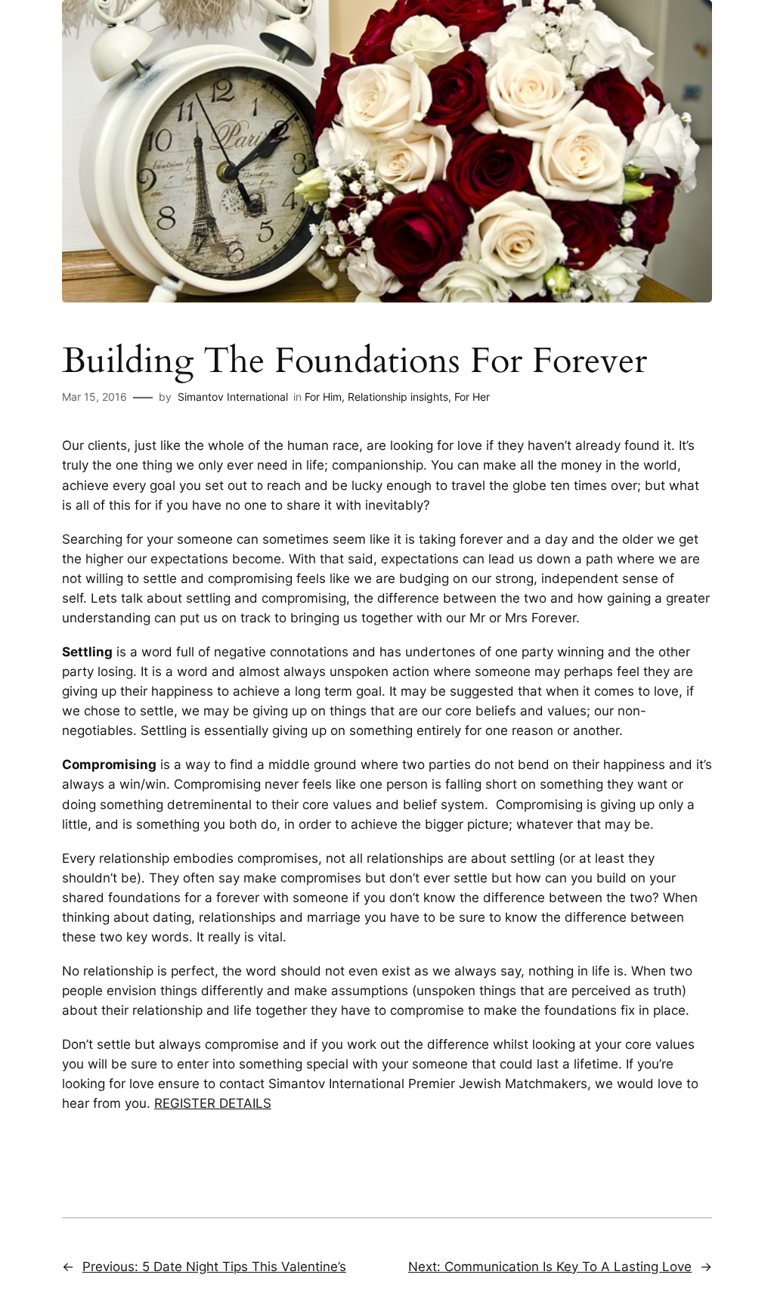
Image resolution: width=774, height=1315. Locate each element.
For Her (472, 396)
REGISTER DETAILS (212, 1103)
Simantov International (233, 396)
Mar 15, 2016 (94, 396)
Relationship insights (398, 396)
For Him (323, 396)
